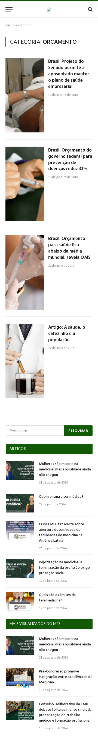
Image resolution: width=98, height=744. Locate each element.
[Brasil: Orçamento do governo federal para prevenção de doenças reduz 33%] (24, 184)
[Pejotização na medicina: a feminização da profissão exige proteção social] (20, 568)
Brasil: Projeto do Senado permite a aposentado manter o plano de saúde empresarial (68, 74)
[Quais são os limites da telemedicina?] (20, 601)
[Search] (90, 9)
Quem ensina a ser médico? (61, 497)
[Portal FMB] (49, 9)
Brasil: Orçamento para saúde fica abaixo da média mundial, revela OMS (69, 248)
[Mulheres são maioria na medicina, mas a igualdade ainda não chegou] (20, 470)
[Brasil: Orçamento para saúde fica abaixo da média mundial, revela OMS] (24, 272)
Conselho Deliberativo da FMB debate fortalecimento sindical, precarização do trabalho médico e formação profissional (65, 712)
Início (9, 25)
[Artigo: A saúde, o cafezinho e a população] (24, 361)
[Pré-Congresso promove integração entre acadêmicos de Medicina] (20, 677)
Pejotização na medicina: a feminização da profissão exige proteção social (64, 567)
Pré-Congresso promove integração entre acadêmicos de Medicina (66, 677)
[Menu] (9, 9)
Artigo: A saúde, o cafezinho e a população (66, 334)
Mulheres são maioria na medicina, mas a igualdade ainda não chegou (65, 469)
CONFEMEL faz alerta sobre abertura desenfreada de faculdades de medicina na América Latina (61, 532)
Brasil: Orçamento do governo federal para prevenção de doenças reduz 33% (70, 160)
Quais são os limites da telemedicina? (57, 598)
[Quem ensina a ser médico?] (20, 503)
